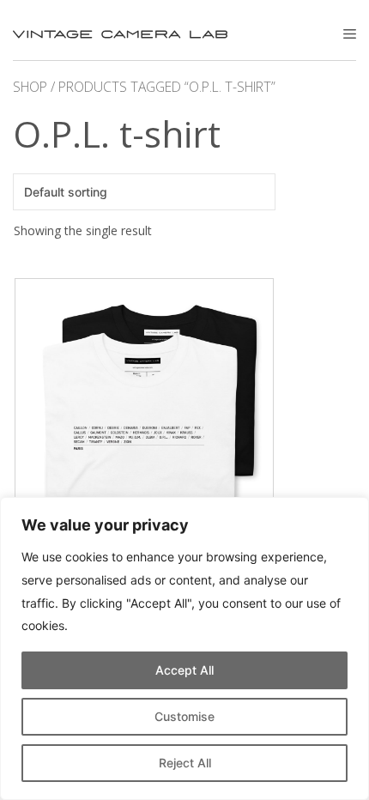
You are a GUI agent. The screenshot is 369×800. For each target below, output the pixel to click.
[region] (184, 648)
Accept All (184, 670)
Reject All (185, 762)
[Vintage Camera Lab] (120, 34)
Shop (30, 86)
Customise (184, 716)
